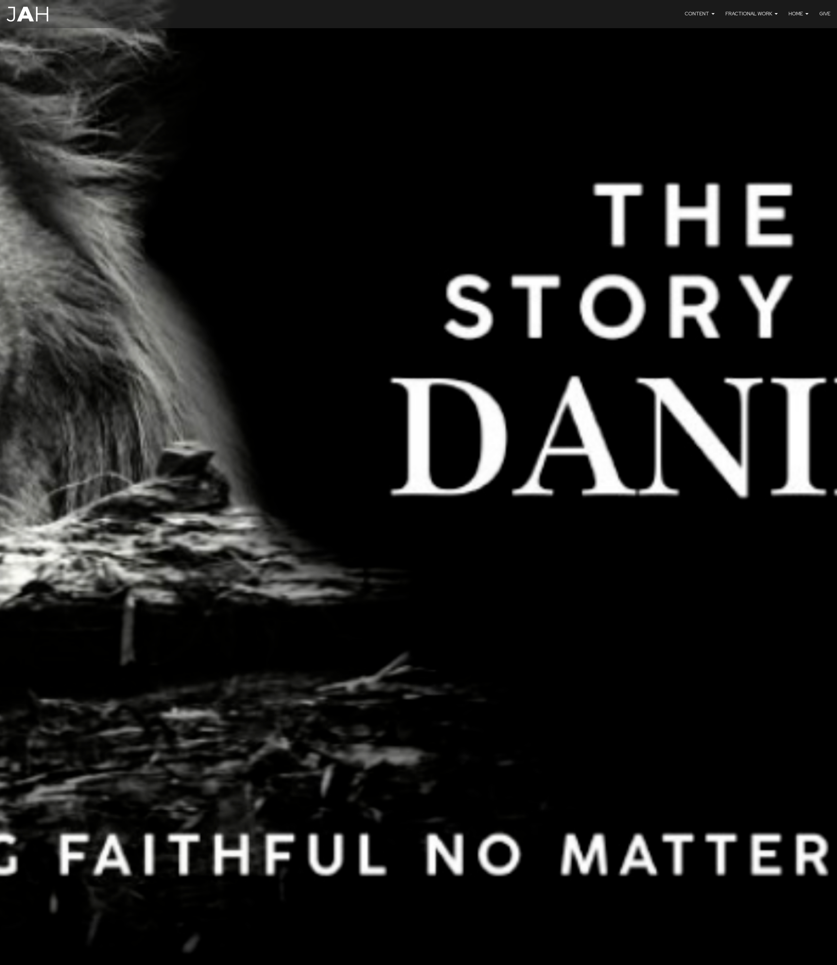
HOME (796, 13)
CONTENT (697, 13)
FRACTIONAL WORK (749, 13)
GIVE (824, 13)
